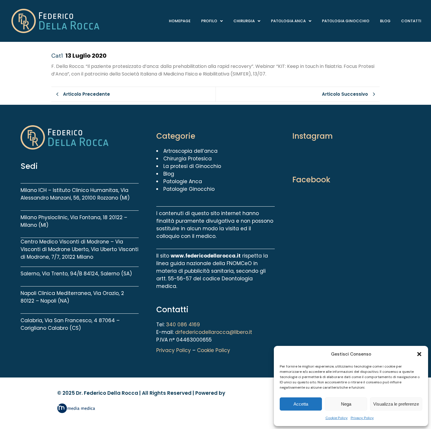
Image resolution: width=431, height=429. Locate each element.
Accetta (300, 403)
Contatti (411, 21)
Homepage (180, 21)
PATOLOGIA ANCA (288, 21)
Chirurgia (244, 21)
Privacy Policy (362, 418)
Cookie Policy (336, 418)
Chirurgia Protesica (187, 158)
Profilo (209, 21)
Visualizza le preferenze (396, 403)
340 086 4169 (183, 324)
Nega (346, 403)
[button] (419, 354)
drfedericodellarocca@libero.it (213, 332)
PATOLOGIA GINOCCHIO (345, 21)
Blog (385, 21)
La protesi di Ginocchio (192, 166)
